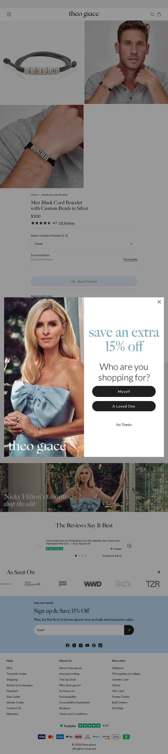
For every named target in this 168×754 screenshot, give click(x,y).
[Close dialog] (159, 301)
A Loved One (123, 406)
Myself (124, 391)
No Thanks (124, 424)
